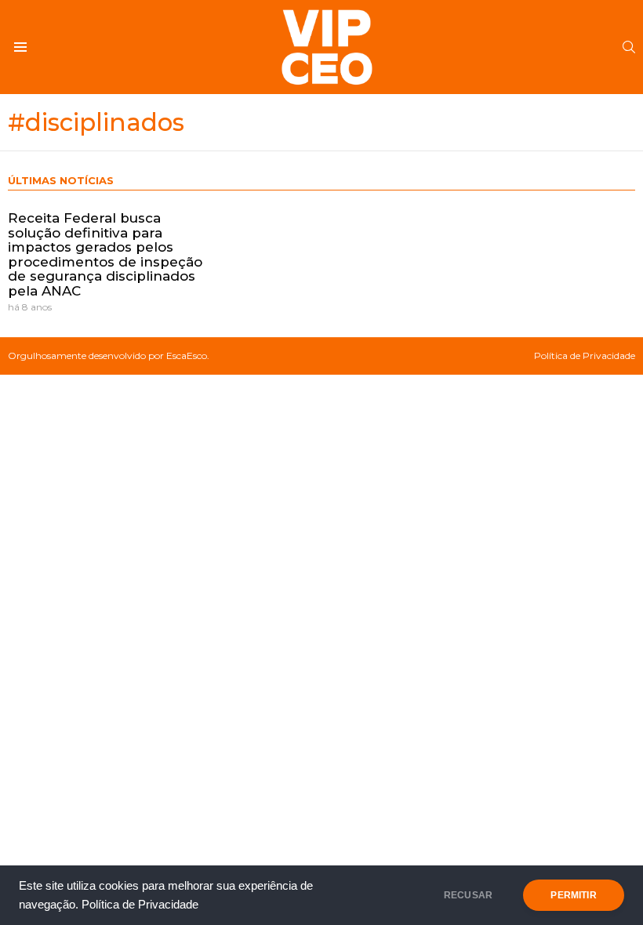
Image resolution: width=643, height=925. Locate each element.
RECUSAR (468, 895)
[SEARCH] (629, 47)
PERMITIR (573, 895)
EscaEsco (186, 355)
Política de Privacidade (140, 904)
